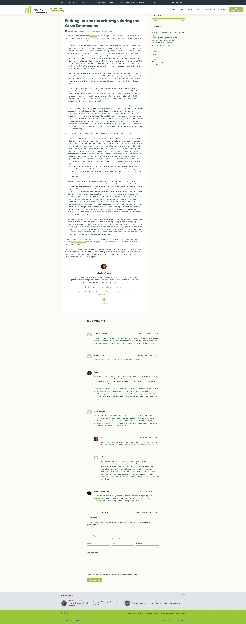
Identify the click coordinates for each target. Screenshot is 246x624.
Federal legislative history (161, 45)
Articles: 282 (104, 303)
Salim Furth (112, 2)
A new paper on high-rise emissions (164, 38)
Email (114, 543)
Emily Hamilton (86, 2)
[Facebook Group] (181, 2)
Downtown (93, 36)
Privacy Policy (180, 620)
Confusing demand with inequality (164, 40)
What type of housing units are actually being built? (106, 603)
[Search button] (183, 20)
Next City (105, 294)
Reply (156, 333)
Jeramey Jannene (100, 334)
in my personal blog (78, 242)
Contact (153, 2)
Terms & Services (168, 620)
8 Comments (108, 31)
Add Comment (92, 553)
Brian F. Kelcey (99, 355)
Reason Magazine (131, 292)
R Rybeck (103, 457)
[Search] (184, 2)
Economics (173, 9)
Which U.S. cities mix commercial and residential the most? (78, 603)
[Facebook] (177, 2)
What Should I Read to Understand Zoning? (134, 2)
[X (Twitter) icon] (103, 299)
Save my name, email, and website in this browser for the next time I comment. (113, 574)
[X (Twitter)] (173, 2)
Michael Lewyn (100, 2)
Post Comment (94, 580)
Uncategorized (96, 31)
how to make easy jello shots (98, 513)
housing (181, 9)
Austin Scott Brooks (101, 491)
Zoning (197, 9)
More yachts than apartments (162, 43)
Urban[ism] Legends (208, 9)
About (63, 2)
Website (139, 543)
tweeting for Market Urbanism (111, 287)
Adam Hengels (73, 2)
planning (190, 9)
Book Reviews (221, 9)
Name (89, 543)
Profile (121, 292)
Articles (116, 292)
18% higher (121, 252)
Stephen (103, 438)
